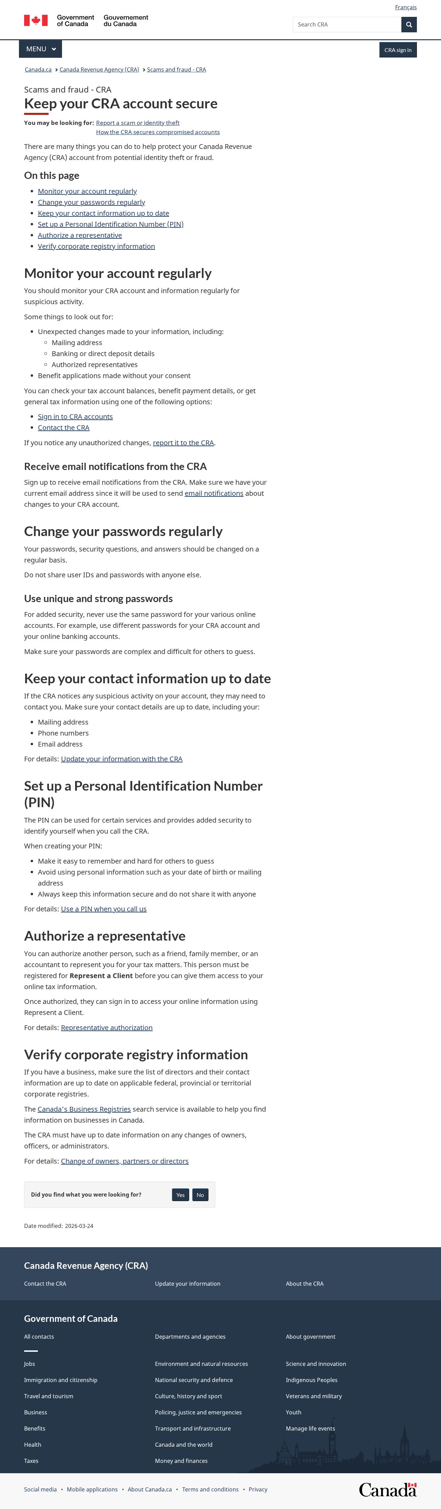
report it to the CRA (183, 442)
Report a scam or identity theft (138, 122)
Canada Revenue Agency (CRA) (99, 69)
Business (35, 1412)
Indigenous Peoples (312, 1380)
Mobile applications (92, 1489)
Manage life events (310, 1428)
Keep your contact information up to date (103, 213)
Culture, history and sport (188, 1396)
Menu (37, 48)
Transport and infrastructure (193, 1428)
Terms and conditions (210, 1489)
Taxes (31, 1461)
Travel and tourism (48, 1396)
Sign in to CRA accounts (75, 416)
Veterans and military (314, 1396)
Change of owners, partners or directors (125, 1161)
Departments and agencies (190, 1336)
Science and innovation (316, 1364)
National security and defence (194, 1380)
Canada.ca (38, 69)
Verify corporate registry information (96, 246)
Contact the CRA (64, 427)
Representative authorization (107, 1027)
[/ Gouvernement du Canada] (86, 21)
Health (32, 1444)
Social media (40, 1489)
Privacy (258, 1489)
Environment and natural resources (201, 1364)
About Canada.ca (150, 1489)
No (200, 1194)
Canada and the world (184, 1444)
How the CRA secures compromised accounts (158, 132)
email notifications (214, 493)
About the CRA (305, 1283)
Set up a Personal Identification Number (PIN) (111, 224)
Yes (180, 1194)
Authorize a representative (80, 235)
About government (311, 1336)
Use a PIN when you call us (104, 908)
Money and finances (181, 1461)
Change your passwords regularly (91, 202)
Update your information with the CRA (122, 758)
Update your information (187, 1283)
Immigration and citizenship (61, 1380)
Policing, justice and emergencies (198, 1412)
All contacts (39, 1336)
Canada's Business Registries (84, 1109)
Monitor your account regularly (87, 191)
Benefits (34, 1428)
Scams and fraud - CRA (176, 69)
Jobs (29, 1364)
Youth (293, 1412)
